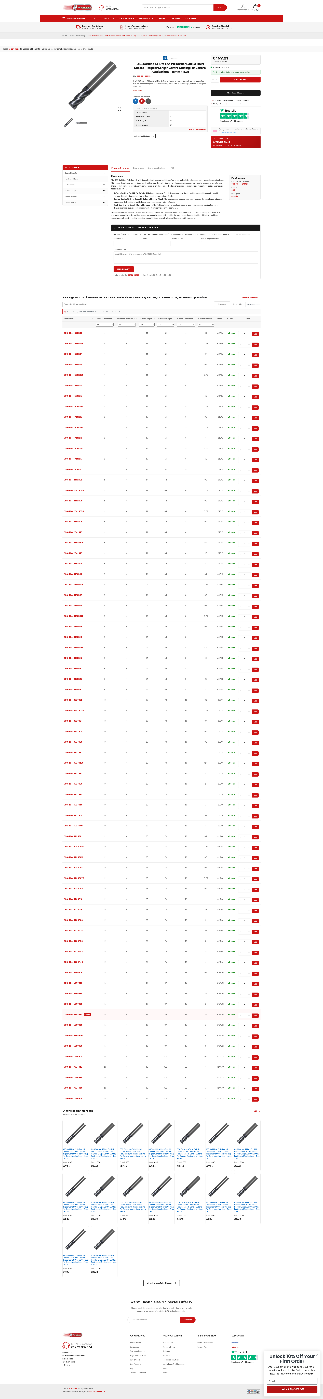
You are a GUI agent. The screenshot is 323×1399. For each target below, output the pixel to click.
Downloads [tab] (138, 168)
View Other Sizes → (235, 93)
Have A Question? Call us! (81, 1344)
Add (255, 334)
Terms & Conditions (205, 1343)
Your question (120, 249)
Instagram (235, 1347)
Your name (118, 239)
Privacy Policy (203, 1347)
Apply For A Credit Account (174, 1364)
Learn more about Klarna (227, 133)
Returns (166, 1356)
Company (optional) (210, 239)
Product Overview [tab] (120, 168)
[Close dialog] (317, 1354)
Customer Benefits (137, 1351)
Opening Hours (169, 1347)
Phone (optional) (179, 239)
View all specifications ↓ (197, 129)
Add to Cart (240, 79)
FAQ (165, 1368)
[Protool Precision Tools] (77, 7)
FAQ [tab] (172, 168)
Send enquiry (123, 269)
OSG (70, 1162)
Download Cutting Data (145, 136)
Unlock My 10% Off (292, 1389)
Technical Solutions (171, 1360)
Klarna (165, 1373)
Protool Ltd (73, 1388)
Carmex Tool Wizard (138, 1373)
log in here (14, 49)
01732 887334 (222, 142)
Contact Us (134, 1347)
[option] (68, 123)
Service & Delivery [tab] (157, 168)
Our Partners (135, 1360)
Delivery (166, 1351)
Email (145, 239)
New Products (135, 1364)
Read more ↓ (138, 90)
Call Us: (108, 6)
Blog (131, 1368)
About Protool (135, 1343)
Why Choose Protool (138, 1356)
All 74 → (257, 1111)
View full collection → (251, 298)
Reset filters (238, 304)
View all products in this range (160, 1283)
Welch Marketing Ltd (97, 1391)
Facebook (235, 1343)
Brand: (65, 1162)
